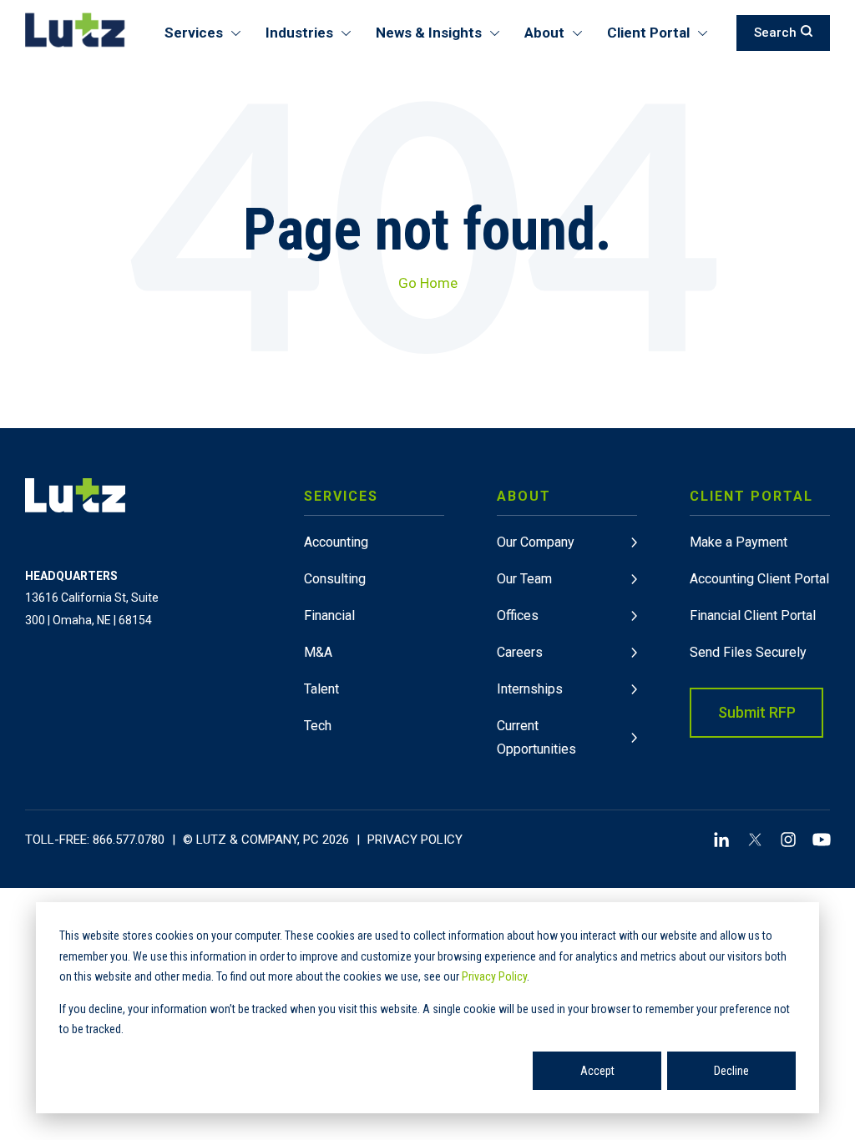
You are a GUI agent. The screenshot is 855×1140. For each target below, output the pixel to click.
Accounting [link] (336, 542)
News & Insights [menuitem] (429, 32)
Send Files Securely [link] (748, 652)
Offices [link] (518, 615)
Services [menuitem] (193, 32)
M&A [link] (318, 652)
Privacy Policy (494, 976)
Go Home (428, 283)
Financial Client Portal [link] (753, 615)
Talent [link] (321, 689)
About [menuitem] (544, 32)
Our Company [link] (535, 542)
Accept (597, 1070)
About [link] (524, 496)
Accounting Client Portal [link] (759, 579)
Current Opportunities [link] (536, 737)
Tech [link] (317, 726)
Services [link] (341, 496)
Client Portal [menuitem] (648, 32)
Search (775, 32)
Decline (731, 1070)
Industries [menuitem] (299, 32)
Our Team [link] (524, 579)
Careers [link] (520, 652)
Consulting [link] (335, 579)
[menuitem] (374, 619)
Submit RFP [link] (757, 712)
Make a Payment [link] (738, 542)
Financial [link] (329, 615)
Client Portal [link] (751, 496)
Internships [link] (530, 689)
